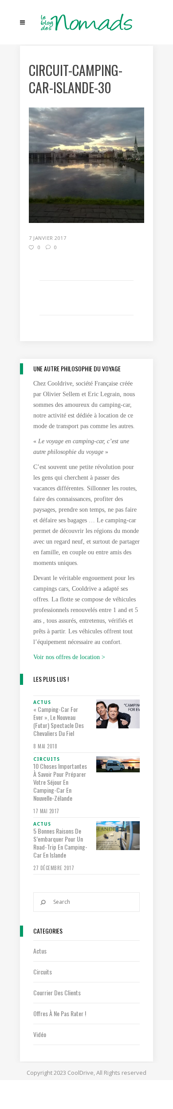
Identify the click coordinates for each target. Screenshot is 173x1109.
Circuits (42, 971)
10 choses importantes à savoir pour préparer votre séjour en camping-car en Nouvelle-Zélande (60, 782)
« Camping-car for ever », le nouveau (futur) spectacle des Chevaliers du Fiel (58, 721)
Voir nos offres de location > (69, 657)
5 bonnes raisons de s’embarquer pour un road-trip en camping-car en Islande (60, 843)
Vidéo (39, 1034)
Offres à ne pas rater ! (59, 1013)
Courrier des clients (57, 992)
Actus (40, 950)
